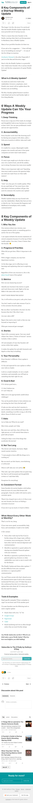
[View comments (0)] (9, 23)
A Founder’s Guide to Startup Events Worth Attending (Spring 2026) (11, 738)
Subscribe (23, 2)
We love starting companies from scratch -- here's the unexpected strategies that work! (11, 727)
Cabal (6, 622)
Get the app (24, 795)
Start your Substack (12, 795)
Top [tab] (3, 717)
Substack (8, 799)
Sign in (29, 2)
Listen (29, 18)
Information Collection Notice (17, 664)
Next (27, 684)
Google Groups (9, 616)
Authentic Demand (8, 57)
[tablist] (8, 696)
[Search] (30, 717)
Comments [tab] (5, 696)
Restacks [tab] (12, 696)
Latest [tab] (7, 717)
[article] (16, 727)
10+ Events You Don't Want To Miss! (11, 742)
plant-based (5, 275)
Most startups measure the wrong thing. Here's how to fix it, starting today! (11, 758)
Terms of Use (24, 662)
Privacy (18, 789)
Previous (6, 684)
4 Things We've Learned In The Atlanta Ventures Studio (12, 723)
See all (5, 767)
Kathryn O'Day (9, 17)
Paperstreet (8, 619)
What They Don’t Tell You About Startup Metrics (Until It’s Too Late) (11, 753)
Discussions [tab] (14, 717)
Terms (22, 789)
